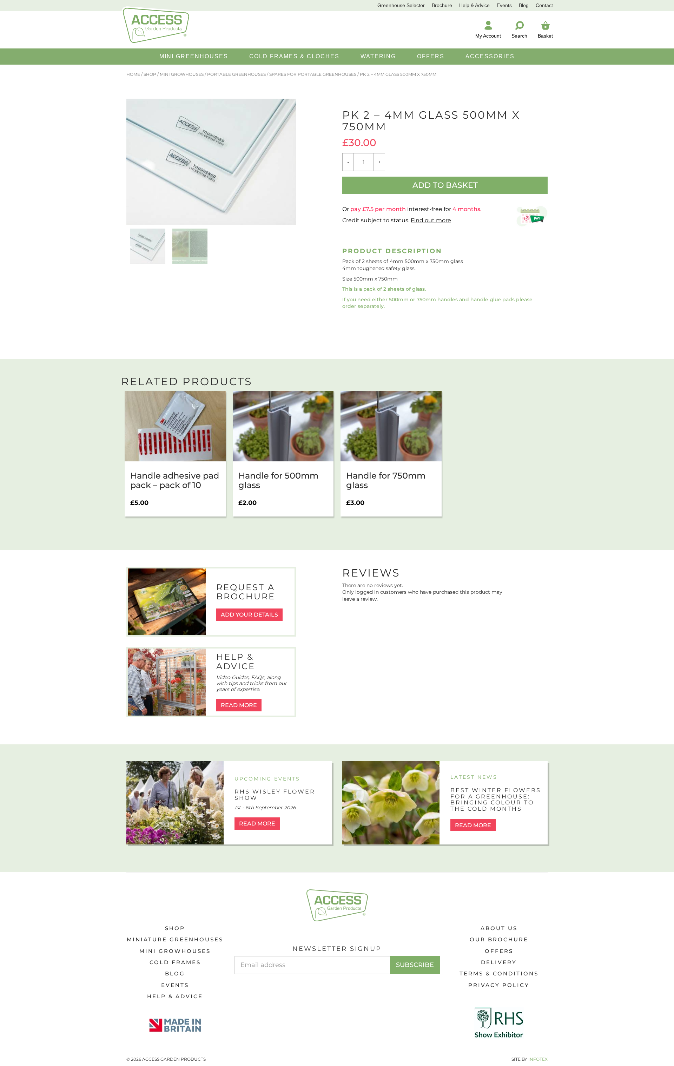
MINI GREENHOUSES (193, 56)
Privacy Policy (498, 985)
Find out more (431, 220)
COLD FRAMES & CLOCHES (294, 56)
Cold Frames (175, 962)
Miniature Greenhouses (175, 939)
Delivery (499, 962)
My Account (488, 36)
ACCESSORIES (490, 56)
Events (504, 5)
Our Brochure (499, 939)
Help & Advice (474, 5)
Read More (239, 705)
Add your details (249, 614)
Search (519, 36)
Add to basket (445, 185)
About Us (499, 928)
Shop (150, 74)
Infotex (538, 1059)
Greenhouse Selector (401, 5)
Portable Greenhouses (236, 74)
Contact (544, 5)
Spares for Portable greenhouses (312, 74)
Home (133, 74)
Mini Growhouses (182, 74)
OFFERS (430, 56)
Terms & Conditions (499, 973)
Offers (499, 951)
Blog (524, 5)
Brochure (442, 5)
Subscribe (415, 965)
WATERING (378, 56)
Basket (545, 36)
